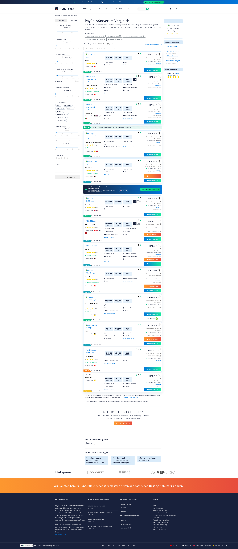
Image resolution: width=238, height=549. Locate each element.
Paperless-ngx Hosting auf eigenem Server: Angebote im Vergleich (122, 460)
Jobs (154, 506)
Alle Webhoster (158, 527)
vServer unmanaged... (173, 61)
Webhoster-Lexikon (160, 529)
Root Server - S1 (89, 356)
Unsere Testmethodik (160, 513)
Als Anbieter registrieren (161, 520)
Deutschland (176, 545)
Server (108, 9)
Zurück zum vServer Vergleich (154, 44)
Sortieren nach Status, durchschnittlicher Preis (99, 48)
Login (103, 545)
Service (130, 9)
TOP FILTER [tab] (61, 20)
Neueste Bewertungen (161, 525)
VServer (91, 443)
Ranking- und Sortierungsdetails (129, 397)
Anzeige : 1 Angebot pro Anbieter (95, 39)
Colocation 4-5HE (172, 46)
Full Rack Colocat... (172, 56)
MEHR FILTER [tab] (73, 20)
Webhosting (87, 9)
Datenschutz (132, 545)
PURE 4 (87, 249)
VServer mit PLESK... (173, 51)
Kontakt (111, 545)
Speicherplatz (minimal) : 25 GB (94, 36)
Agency (87, 331)
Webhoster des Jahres (160, 522)
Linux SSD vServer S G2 (91, 85)
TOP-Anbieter (119, 9)
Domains (99, 9)
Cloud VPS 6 (88, 205)
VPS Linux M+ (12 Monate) (92, 225)
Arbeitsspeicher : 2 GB (113, 36)
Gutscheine (143, 9)
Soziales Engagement (160, 510)
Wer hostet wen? (159, 508)
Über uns (156, 518)
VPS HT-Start (88, 168)
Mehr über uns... (61, 534)
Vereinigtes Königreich (203, 545)
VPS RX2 (87, 61)
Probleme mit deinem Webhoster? (165, 515)
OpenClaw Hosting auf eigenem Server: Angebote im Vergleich (95, 460)
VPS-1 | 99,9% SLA (90, 113)
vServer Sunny (89, 277)
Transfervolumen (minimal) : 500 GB (133, 36)
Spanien (218, 545)
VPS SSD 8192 (88, 378)
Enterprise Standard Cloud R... (93, 142)
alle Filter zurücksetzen (67, 177)
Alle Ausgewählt (61, 167)
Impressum (121, 545)
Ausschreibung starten (123, 423)
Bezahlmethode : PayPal (114, 39)
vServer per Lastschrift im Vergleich (148, 459)
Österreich (188, 545)
